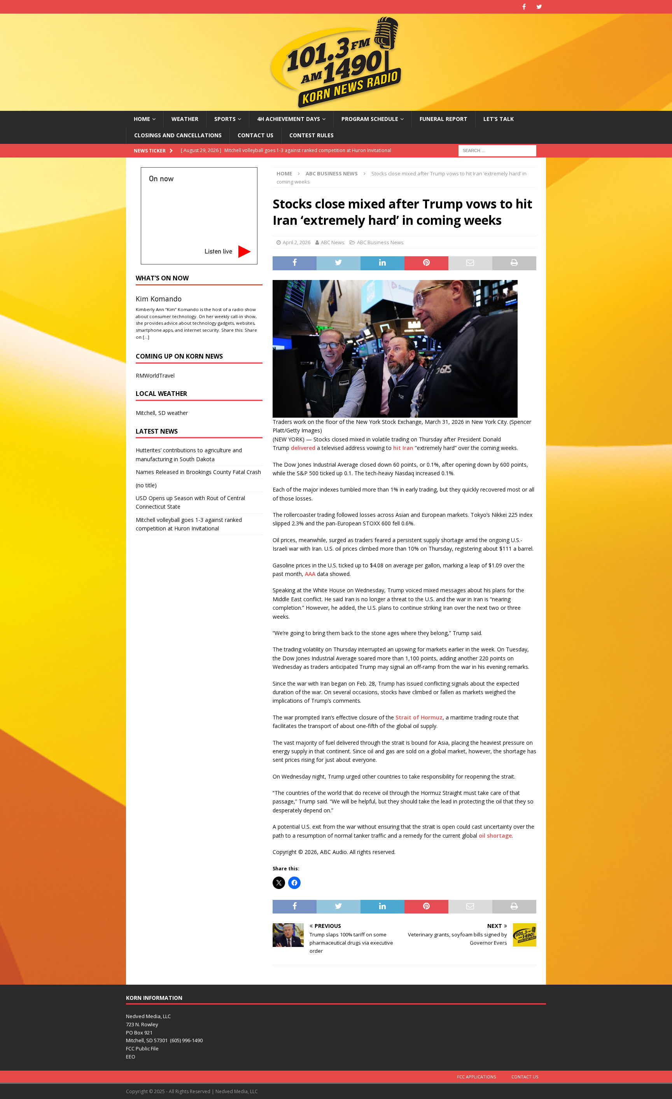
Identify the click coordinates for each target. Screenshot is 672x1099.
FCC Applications (476, 1077)
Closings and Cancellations (178, 135)
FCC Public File (142, 1048)
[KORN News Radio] (336, 106)
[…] (146, 337)
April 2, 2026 (296, 242)
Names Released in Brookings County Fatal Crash (198, 472)
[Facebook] (524, 7)
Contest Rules (311, 135)
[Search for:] (497, 150)
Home (142, 118)
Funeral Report (443, 118)
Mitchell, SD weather (162, 412)
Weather (185, 118)
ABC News (333, 242)
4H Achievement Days (288, 118)
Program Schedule (369, 118)
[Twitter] (539, 7)
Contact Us (255, 135)
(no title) (146, 485)
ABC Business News (380, 242)
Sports (225, 118)
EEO (130, 1056)
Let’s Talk (498, 118)
